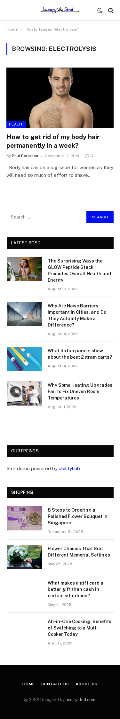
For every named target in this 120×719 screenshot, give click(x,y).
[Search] (110, 10)
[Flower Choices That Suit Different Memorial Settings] (24, 557)
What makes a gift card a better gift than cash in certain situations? (75, 589)
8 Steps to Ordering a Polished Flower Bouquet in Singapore (78, 516)
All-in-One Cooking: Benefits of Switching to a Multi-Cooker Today (79, 628)
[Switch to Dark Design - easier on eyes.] (100, 10)
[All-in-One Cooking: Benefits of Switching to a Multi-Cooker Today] (24, 630)
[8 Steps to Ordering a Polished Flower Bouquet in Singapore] (24, 518)
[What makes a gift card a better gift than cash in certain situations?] (24, 591)
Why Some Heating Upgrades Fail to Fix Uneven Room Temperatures (80, 391)
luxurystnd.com (80, 699)
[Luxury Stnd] (60, 10)
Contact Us (55, 684)
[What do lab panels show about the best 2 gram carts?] (24, 359)
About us (87, 684)
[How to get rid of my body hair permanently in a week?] (60, 97)
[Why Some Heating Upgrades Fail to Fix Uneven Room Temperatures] (24, 393)
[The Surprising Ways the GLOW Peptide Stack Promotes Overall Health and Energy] (24, 269)
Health (16, 124)
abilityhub (69, 468)
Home (28, 684)
